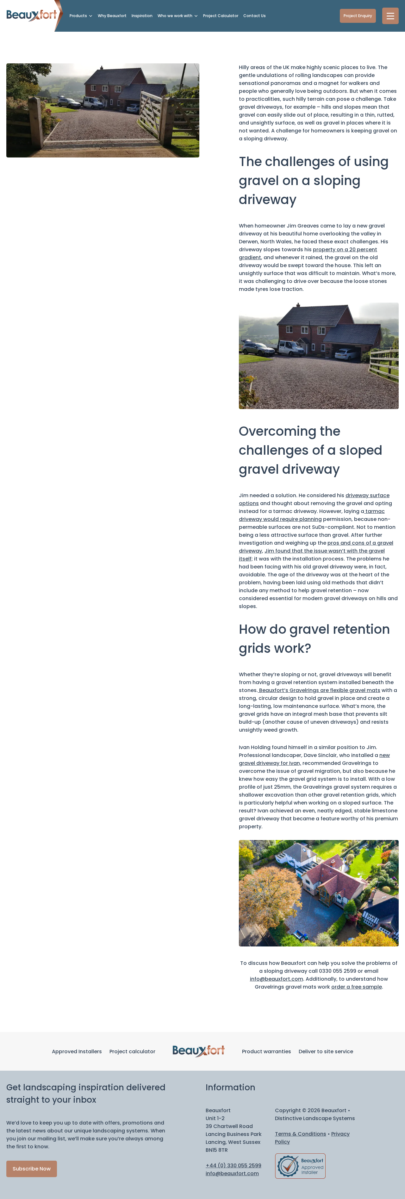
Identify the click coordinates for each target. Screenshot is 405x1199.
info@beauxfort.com (276, 979)
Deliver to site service (326, 1051)
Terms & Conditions (300, 1134)
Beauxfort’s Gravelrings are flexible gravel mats (319, 690)
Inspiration (142, 15)
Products (78, 15)
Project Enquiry (358, 15)
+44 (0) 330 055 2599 (233, 1165)
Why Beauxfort (112, 15)
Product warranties (266, 1051)
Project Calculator (220, 15)
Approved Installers (77, 1051)
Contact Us (254, 15)
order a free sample (356, 987)
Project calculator (132, 1051)
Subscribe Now (32, 1168)
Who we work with (175, 15)
